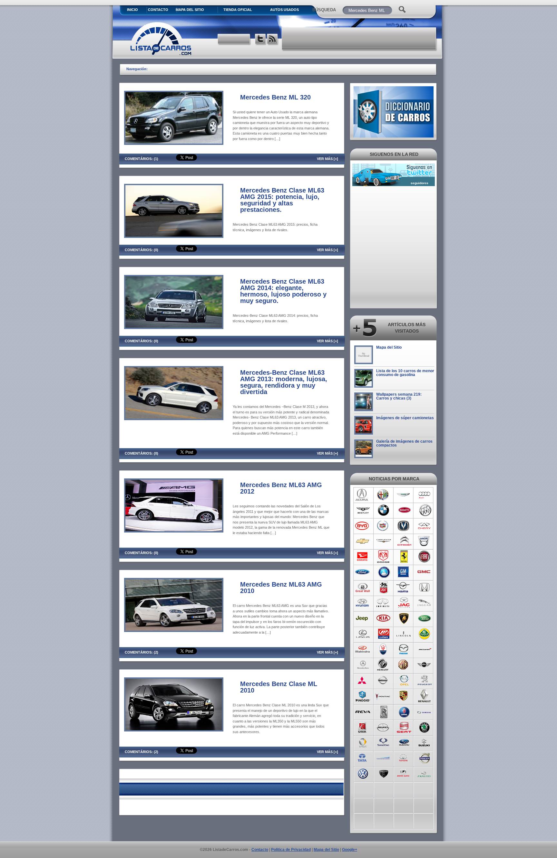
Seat (404, 726)
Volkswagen (363, 773)
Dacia (425, 541)
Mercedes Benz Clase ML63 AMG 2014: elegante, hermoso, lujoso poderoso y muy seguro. (283, 291)
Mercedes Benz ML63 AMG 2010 (281, 587)
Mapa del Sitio (389, 347)
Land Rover (425, 618)
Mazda (404, 649)
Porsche (404, 695)
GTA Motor (383, 587)
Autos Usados (284, 10)
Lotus (425, 634)
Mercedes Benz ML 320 (275, 97)
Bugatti (404, 510)
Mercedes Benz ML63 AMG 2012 (281, 488)
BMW (383, 510)
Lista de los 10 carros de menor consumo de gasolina (405, 373)
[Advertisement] (359, 38)
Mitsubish (363, 680)
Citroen (404, 541)
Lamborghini (404, 618)
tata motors (363, 757)
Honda (425, 587)
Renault (425, 695)
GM (404, 572)
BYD (363, 525)
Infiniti (383, 603)
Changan (404, 525)
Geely (383, 572)
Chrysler (383, 541)
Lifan (383, 634)
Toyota (404, 757)
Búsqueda (324, 9)
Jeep (363, 618)
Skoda (425, 726)
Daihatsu (363, 556)
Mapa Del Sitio (190, 10)
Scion (383, 726)
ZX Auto (425, 773)
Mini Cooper (425, 665)
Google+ (349, 849)
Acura (363, 495)
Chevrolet (363, 541)
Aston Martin (404, 495)
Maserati (383, 649)
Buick (425, 510)
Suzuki (425, 742)
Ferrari (404, 556)
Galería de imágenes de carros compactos (404, 443)
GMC (425, 572)
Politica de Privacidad (291, 849)
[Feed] (273, 40)
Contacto (158, 10)
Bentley (363, 510)
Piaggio (363, 695)
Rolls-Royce (383, 711)
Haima (404, 587)
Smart (363, 742)
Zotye (404, 773)
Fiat (425, 556)
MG (404, 665)
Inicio (132, 10)
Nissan (383, 680)
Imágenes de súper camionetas (405, 418)
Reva (363, 711)
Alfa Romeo (383, 495)
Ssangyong (383, 742)
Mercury (383, 665)
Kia (383, 618)
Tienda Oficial (237, 10)
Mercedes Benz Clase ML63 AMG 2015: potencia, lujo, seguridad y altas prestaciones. (282, 200)
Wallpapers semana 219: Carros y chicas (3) (399, 396)
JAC (404, 603)
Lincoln (404, 634)
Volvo (425, 757)
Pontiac (383, 695)
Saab (404, 711)
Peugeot (425, 680)
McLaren (425, 649)
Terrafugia (383, 757)
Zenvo (383, 773)
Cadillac (383, 525)
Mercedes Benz (363, 665)
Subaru (404, 742)
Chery (425, 525)
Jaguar (425, 603)
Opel (404, 680)
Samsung (425, 711)
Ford (363, 572)
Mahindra (363, 649)
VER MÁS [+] (327, 159)
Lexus (363, 634)
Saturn (363, 726)
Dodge (383, 556)
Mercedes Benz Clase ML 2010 (278, 687)
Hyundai (363, 603)
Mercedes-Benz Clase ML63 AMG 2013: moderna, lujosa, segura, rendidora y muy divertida (283, 382)
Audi (425, 495)
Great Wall (363, 587)
